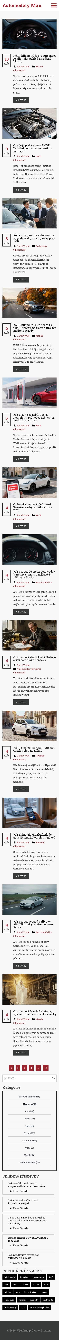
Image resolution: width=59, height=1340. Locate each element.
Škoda (29, 1133)
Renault (22, 1300)
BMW (39, 156)
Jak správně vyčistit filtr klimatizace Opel (23, 1202)
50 (45, 1068)
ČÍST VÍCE (21, 100)
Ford (46, 1284)
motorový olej (10, 1307)
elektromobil (48, 1300)
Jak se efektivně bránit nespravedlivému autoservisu (26, 1184)
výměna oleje (38, 1277)
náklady (34, 1300)
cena (23, 1307)
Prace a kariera (30, 1162)
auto (18, 1292)
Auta (29, 1111)
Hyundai (40, 755)
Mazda (39, 66)
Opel (29, 1147)
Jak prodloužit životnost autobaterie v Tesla (23, 1256)
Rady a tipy (41, 246)
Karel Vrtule (23, 66)
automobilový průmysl (39, 1307)
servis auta (9, 1300)
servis (44, 1292)
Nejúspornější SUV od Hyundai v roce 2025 (28, 1239)
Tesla (38, 425)
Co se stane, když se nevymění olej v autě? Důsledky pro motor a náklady (27, 1220)
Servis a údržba (44, 582)
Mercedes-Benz (31, 1292)
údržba (8, 1292)
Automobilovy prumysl (29, 668)
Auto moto (29, 1140)
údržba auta (10, 1277)
